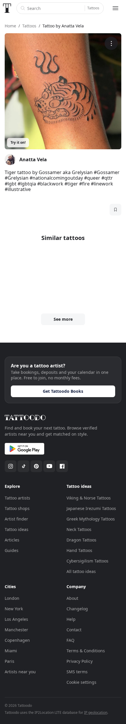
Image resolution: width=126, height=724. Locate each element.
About (72, 598)
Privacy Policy (80, 661)
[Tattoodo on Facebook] (62, 466)
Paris (9, 661)
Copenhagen (17, 640)
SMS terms (77, 671)
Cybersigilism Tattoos (87, 561)
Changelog (77, 608)
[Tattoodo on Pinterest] (36, 466)
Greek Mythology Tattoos (91, 519)
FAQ (70, 640)
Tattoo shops (17, 508)
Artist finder (16, 519)
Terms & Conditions (86, 650)
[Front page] (7, 8)
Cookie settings (81, 682)
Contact (74, 629)
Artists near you (20, 671)
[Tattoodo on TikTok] (23, 466)
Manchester (16, 629)
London (12, 598)
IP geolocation (95, 712)
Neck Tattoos (79, 529)
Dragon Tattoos (81, 540)
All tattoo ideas (81, 571)
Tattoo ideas (16, 529)
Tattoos (93, 8)
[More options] (111, 43)
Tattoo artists (17, 498)
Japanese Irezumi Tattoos (91, 508)
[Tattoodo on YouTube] (49, 466)
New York (14, 608)
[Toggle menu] (115, 8)
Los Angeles (16, 619)
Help (71, 619)
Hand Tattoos (79, 550)
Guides (11, 550)
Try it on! (18, 142)
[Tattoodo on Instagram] (10, 466)
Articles (12, 540)
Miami (11, 650)
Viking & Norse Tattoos (89, 498)
